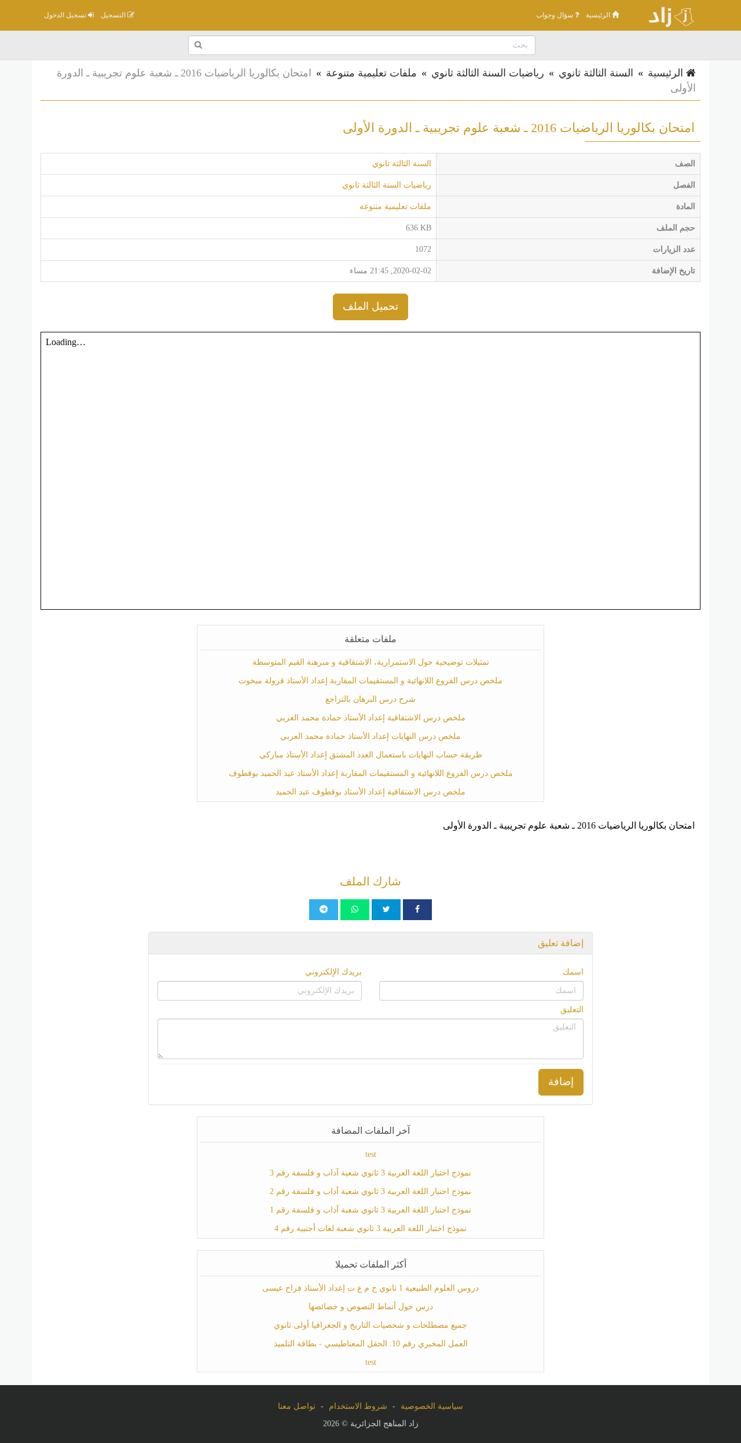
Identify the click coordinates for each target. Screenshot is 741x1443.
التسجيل (114, 15)
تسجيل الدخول (66, 15)
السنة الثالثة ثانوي (596, 73)
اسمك (573, 972)
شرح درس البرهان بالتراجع (370, 699)
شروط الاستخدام (358, 1406)
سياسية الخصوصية (432, 1406)
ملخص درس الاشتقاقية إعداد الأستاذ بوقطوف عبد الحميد (370, 792)
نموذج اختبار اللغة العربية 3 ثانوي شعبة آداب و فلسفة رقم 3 (370, 1173)
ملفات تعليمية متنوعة (371, 73)
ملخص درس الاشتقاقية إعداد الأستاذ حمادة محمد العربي (370, 717)
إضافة (561, 1081)
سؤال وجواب (555, 15)
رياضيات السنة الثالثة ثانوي (487, 73)
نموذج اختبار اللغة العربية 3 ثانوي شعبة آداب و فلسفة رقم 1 (370, 1210)
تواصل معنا (297, 1406)
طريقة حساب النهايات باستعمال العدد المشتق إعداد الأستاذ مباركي (370, 754)
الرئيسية (599, 15)
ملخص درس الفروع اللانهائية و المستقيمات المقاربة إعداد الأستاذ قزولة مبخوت (370, 680)
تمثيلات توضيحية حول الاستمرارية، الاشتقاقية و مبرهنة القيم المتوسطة (370, 662)
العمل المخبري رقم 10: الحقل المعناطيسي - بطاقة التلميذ (371, 1343)
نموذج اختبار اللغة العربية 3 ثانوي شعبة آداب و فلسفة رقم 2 (370, 1191)
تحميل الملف (370, 306)
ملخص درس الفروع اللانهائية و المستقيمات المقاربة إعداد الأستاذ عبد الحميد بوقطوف (371, 773)
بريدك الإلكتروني (333, 972)
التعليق (572, 1009)
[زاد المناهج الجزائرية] (665, 15)
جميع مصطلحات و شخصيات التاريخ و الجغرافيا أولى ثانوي (370, 1325)
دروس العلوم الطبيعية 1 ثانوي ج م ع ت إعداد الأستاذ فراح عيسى (370, 1288)
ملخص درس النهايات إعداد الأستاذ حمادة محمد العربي (370, 736)
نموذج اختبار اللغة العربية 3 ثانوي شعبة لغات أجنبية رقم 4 (370, 1228)
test (370, 1154)
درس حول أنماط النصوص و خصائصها (371, 1306)
